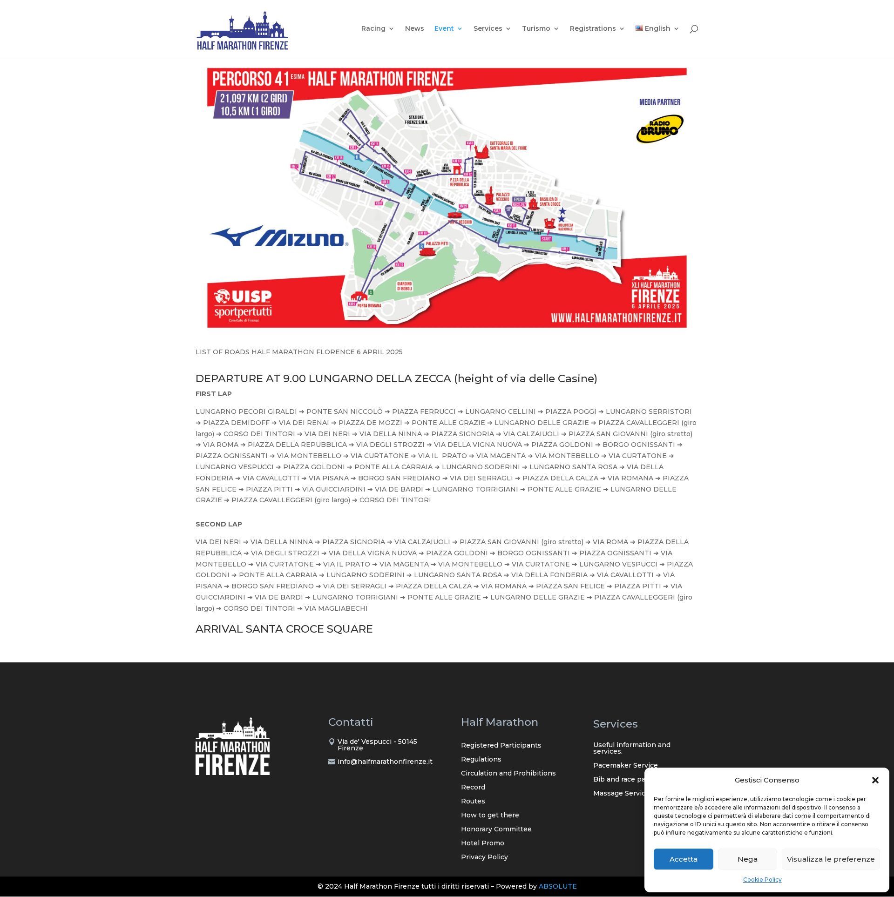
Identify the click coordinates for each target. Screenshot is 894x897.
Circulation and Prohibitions (508, 773)
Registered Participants (501, 745)
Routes (473, 801)
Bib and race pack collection (640, 779)
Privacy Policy (484, 857)
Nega (748, 859)
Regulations (481, 759)
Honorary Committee (496, 829)
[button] (875, 780)
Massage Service (621, 793)
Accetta (684, 859)
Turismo (536, 29)
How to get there (490, 815)
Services (488, 29)
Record (473, 787)
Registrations (593, 29)
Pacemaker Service (625, 765)
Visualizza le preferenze (831, 859)
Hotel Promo (482, 843)
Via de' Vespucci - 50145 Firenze (377, 744)
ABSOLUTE (558, 886)
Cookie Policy (762, 879)
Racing (373, 29)
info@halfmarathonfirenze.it (385, 761)
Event (444, 29)
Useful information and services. (631, 748)
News (414, 29)
